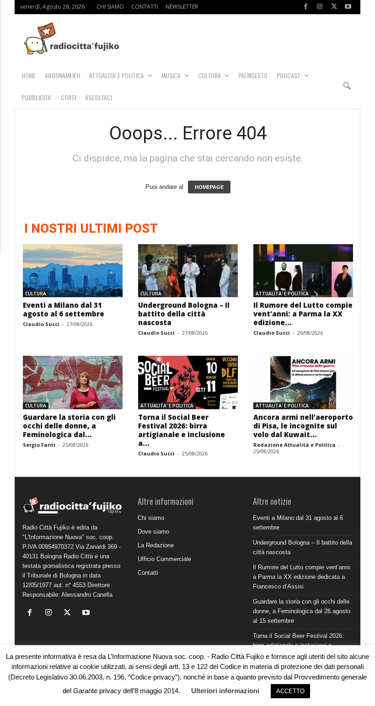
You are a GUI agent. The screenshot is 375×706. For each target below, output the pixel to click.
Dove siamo (153, 531)
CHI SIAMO (110, 7)
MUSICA (171, 75)
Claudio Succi (41, 324)
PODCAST (288, 75)
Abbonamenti (62, 75)
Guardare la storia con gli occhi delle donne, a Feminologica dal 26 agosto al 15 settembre (301, 611)
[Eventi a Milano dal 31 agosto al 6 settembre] (73, 270)
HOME (28, 75)
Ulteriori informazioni (225, 691)
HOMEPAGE (209, 187)
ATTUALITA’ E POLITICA (116, 75)
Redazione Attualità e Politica (294, 444)
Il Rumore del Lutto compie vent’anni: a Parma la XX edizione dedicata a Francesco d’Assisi (302, 577)
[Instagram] (319, 7)
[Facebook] (305, 7)
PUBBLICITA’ (36, 97)
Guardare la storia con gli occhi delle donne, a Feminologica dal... (69, 425)
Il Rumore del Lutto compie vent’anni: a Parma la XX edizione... (303, 313)
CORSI (68, 97)
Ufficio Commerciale (164, 559)
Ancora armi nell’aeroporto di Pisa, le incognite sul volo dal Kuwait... (303, 425)
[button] (347, 86)
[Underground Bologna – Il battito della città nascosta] (188, 270)
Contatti (148, 572)
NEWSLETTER (182, 7)
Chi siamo (151, 517)
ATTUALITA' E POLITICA (282, 293)
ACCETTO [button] (290, 691)
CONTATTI (144, 7)
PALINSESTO (253, 75)
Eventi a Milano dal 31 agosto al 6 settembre (63, 309)
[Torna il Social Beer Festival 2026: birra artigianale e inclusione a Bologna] (188, 382)
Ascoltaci (98, 97)
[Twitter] (333, 7)
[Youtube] (348, 7)
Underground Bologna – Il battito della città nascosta (184, 313)
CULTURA (209, 75)
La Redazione (156, 545)
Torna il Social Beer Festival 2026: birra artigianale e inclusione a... (181, 430)
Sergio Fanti (39, 444)
